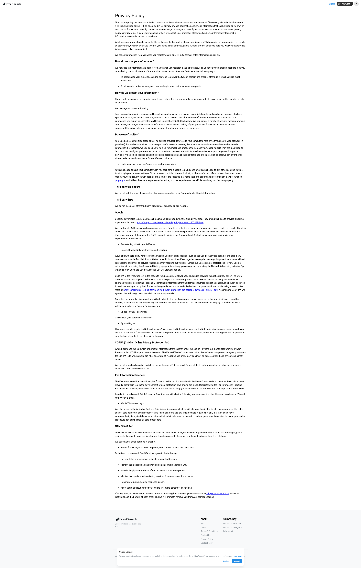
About (203, 527)
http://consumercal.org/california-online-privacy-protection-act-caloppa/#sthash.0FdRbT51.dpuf (171, 290)
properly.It (120, 180)
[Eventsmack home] (126, 520)
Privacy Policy (207, 539)
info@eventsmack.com (217, 493)
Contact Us (206, 535)
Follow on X (228, 531)
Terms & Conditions (209, 531)
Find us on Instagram (232, 527)
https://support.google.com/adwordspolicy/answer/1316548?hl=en (170, 222)
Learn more (237, 556)
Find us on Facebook (232, 523)
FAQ (202, 523)
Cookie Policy (207, 543)
